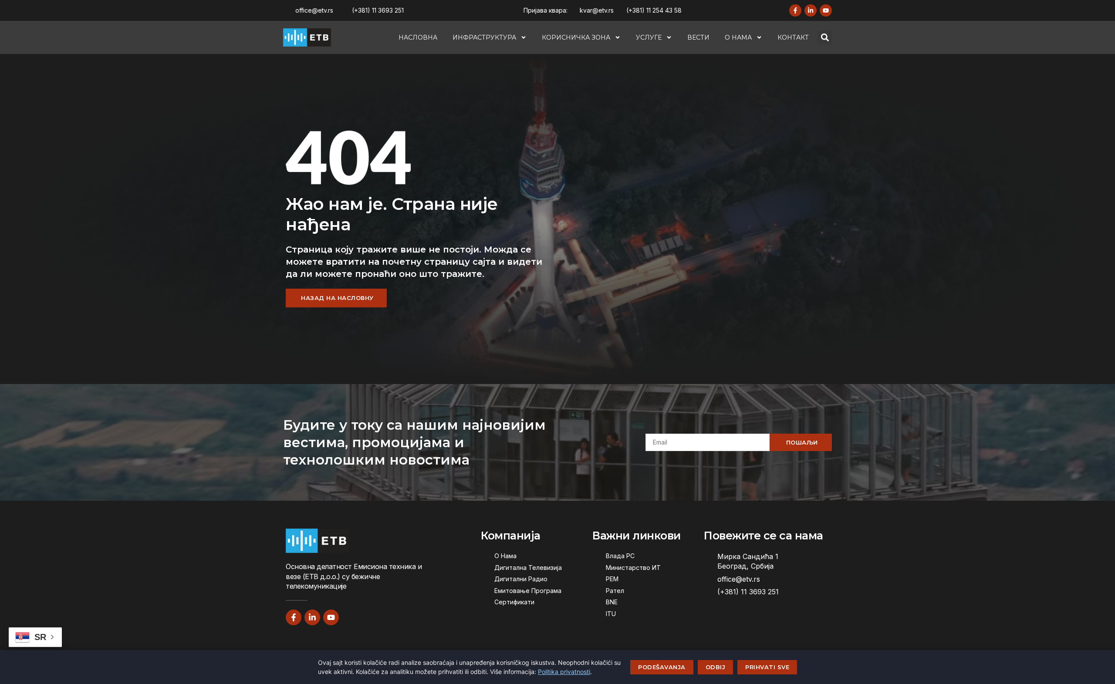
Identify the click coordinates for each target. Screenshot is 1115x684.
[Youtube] (826, 10)
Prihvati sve (767, 667)
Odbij (716, 667)
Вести (698, 37)
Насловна (418, 37)
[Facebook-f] (795, 10)
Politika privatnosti (564, 671)
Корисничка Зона (576, 37)
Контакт (793, 37)
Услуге (649, 37)
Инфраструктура (484, 37)
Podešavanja (662, 667)
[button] (825, 37)
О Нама (738, 37)
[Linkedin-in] (810, 10)
